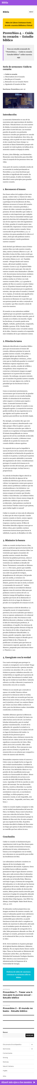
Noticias (6, 1062)
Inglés (5, 1070)
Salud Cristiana (8, 1066)
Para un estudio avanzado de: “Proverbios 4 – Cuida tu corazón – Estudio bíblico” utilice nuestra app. (18, 53)
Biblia (5, 2)
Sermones (6, 1049)
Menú (31, 12)
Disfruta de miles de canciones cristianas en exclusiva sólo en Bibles (18, 974)
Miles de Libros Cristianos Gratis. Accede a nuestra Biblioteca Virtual (18, 24)
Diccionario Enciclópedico (12, 1044)
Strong (5, 1057)
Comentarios (7, 1053)
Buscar (5, 1032)
